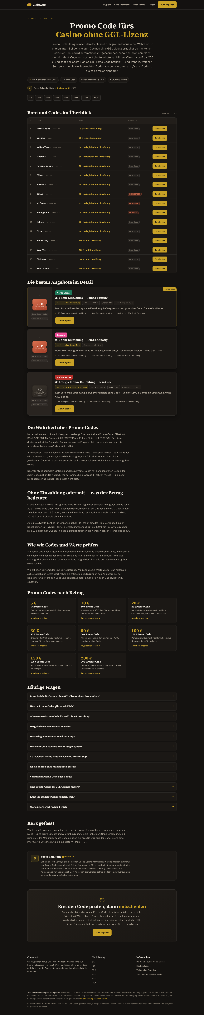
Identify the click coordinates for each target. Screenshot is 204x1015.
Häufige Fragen (143, 966)
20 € (48, 97)
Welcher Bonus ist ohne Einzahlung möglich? (56, 746)
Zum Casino (160, 128)
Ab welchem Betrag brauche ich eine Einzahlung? (58, 756)
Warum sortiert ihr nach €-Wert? (48, 807)
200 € (96, 97)
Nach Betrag (139, 4)
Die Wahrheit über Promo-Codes (150, 962)
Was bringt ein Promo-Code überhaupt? (52, 736)
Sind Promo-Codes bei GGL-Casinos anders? (55, 786)
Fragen (151, 4)
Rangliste (106, 4)
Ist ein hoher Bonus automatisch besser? (53, 766)
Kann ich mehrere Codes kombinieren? (52, 796)
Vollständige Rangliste (146, 970)
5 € (30, 97)
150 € (86, 97)
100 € (75, 97)
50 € (66, 97)
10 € (39, 97)
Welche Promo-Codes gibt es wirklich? (52, 706)
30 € (57, 97)
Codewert (39, 5)
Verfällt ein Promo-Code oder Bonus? (51, 776)
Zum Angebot (167, 4)
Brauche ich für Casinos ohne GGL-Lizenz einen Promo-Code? (65, 696)
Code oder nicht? (122, 4)
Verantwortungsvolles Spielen (149, 974)
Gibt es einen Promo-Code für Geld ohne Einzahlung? (60, 716)
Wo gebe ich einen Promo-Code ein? (50, 726)
